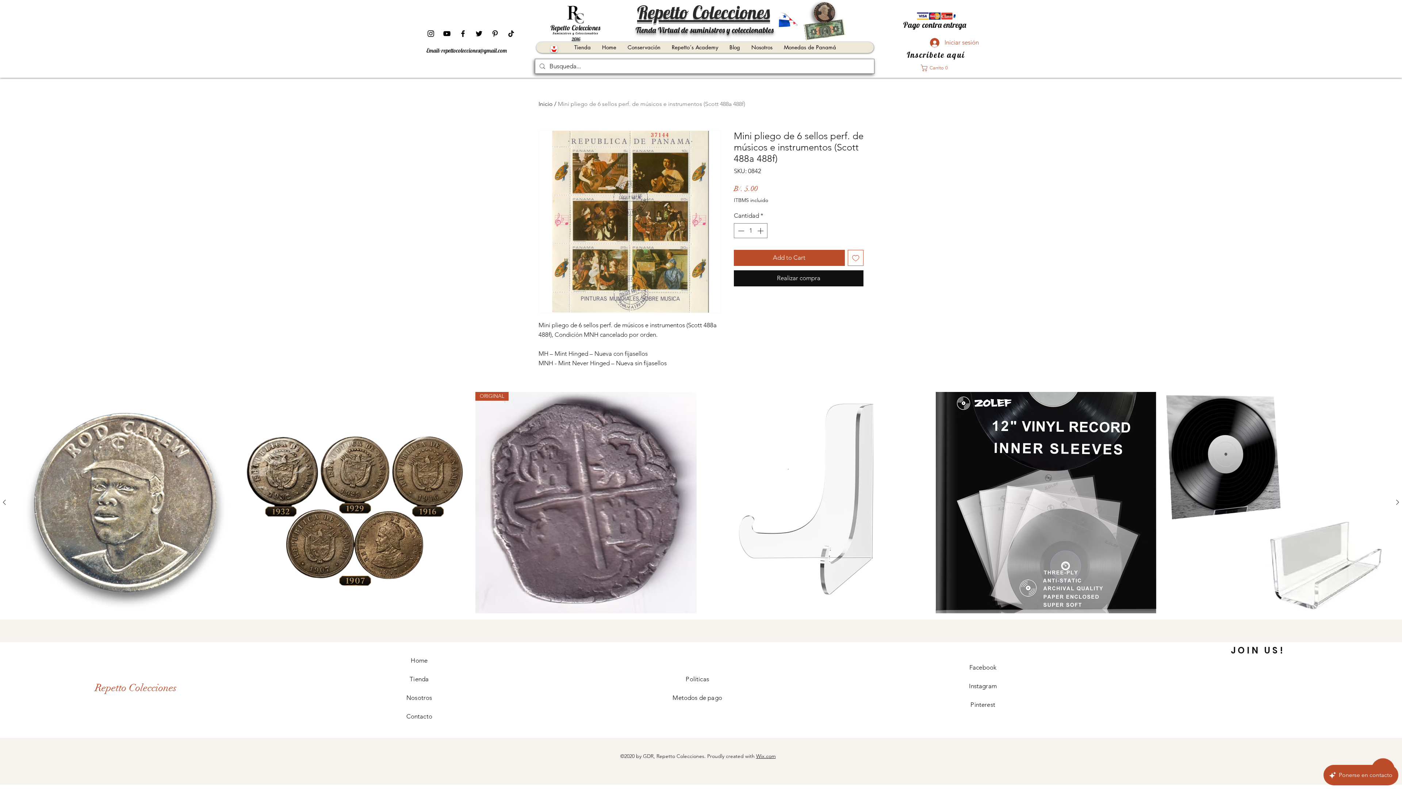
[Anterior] (4, 502)
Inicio (546, 103)
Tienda (419, 679)
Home (419, 660)
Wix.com (766, 756)
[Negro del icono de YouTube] (447, 33)
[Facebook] (463, 33)
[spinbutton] (751, 231)
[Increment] (761, 231)
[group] (701, 503)
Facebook (982, 667)
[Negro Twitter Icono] (479, 33)
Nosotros (419, 697)
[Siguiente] (1397, 502)
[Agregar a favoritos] (856, 258)
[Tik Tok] (511, 33)
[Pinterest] (495, 33)
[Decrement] (740, 231)
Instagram (983, 686)
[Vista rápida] (125, 502)
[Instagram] (430, 33)
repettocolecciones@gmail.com (474, 50)
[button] (936, 68)
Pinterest (982, 704)
